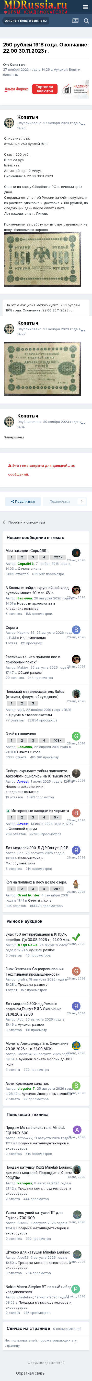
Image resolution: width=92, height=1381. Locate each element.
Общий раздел (30, 672)
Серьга (12, 627)
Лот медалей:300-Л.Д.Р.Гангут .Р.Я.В (37, 848)
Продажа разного (33, 984)
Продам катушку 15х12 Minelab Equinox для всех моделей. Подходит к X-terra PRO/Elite (39, 1172)
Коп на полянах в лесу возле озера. (36, 882)
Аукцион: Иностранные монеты (47, 1093)
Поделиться (24, 501)
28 (56, 889)
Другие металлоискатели (30, 715)
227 (57, 557)
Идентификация (33, 638)
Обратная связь (30, 1373)
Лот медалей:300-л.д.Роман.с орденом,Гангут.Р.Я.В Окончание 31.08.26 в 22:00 (34, 1009)
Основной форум (23, 828)
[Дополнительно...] (83, 125)
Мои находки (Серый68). (27, 551)
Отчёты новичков (21, 734)
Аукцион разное (42, 950)
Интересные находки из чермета (40, 811)
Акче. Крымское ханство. (27, 1083)
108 (57, 740)
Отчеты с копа (29, 568)
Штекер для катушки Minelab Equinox (38, 1252)
